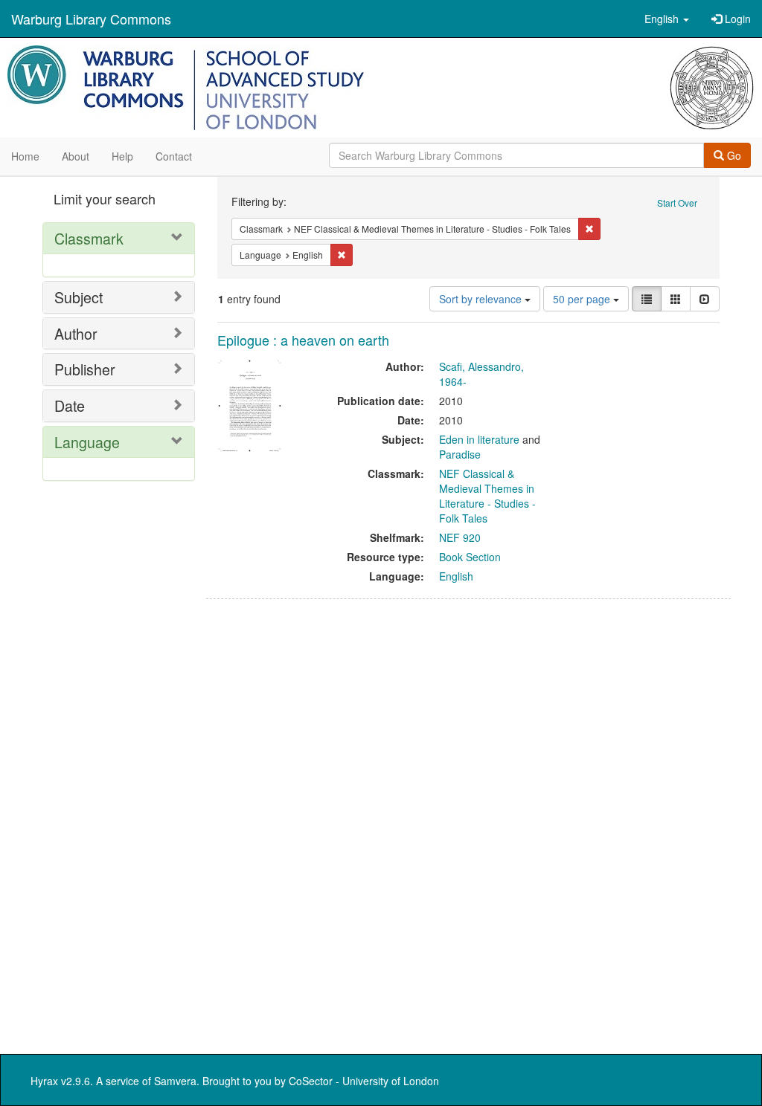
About (75, 156)
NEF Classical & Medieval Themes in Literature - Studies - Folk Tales (487, 495)
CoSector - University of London (364, 1080)
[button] (666, 18)
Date (69, 405)
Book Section (470, 556)
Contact (174, 156)
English (456, 576)
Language (87, 442)
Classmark (89, 238)
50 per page (583, 298)
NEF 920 (460, 537)
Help (122, 156)
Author (75, 333)
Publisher (84, 369)
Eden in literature (479, 439)
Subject (78, 297)
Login (736, 18)
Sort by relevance (482, 298)
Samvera (175, 1080)
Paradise (460, 454)
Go (732, 155)
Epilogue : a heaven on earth (303, 339)
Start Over (677, 202)
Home (25, 156)
